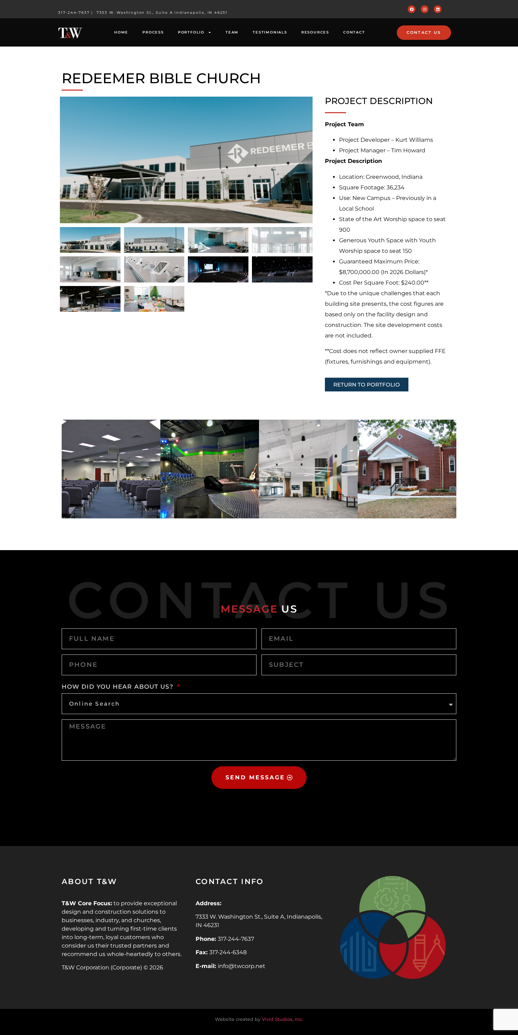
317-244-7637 (74, 12)
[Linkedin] (438, 9)
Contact (354, 32)
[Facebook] (411, 9)
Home (121, 32)
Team (232, 32)
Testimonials (270, 32)
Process (153, 32)
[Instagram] (424, 9)
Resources (315, 32)
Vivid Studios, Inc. (282, 1019)
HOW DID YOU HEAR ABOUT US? (119, 686)
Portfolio (191, 32)
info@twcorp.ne (240, 966)
